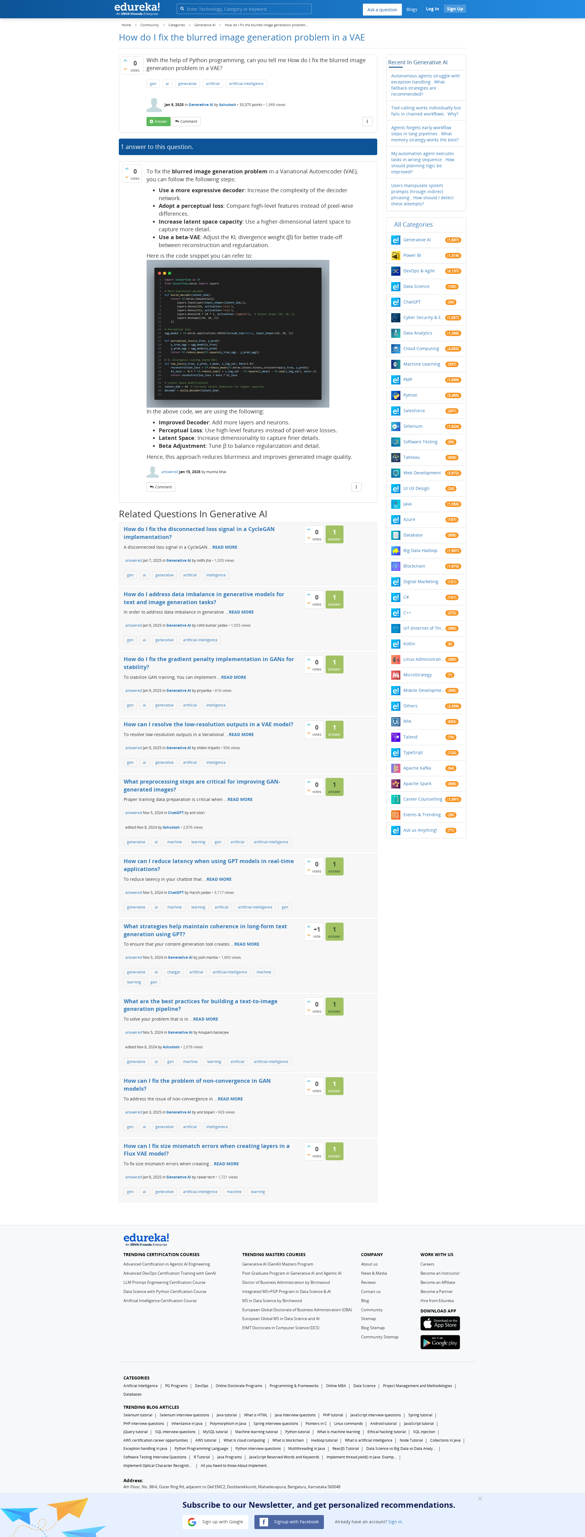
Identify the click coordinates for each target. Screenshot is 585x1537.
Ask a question (382, 9)
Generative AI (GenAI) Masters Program (277, 1264)
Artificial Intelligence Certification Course (160, 1300)
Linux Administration (424, 659)
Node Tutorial (411, 1440)
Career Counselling (422, 799)
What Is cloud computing (244, 1440)
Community (372, 1309)
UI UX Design (416, 488)
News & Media (374, 1273)
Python (410, 395)
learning (198, 842)
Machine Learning (421, 364)
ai (167, 83)
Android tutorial (383, 1423)
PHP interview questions (143, 1423)
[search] (182, 8)
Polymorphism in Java (228, 1423)
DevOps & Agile (419, 271)
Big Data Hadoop (420, 550)
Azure (409, 519)
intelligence (216, 575)
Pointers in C (316, 1423)
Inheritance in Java (187, 1423)
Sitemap (368, 1318)
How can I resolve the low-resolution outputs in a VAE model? (208, 724)
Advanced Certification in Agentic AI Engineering (166, 1264)
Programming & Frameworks (294, 1385)
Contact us (371, 1291)
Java (407, 504)
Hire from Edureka (437, 1300)
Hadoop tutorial (324, 1440)
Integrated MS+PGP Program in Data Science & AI (286, 1291)
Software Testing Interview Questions (154, 1457)
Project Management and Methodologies (417, 1385)
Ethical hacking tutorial (386, 1431)
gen (153, 83)
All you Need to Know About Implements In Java (236, 1465)
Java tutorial (227, 1415)
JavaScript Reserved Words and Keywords (284, 1457)
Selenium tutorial (137, 1415)
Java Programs (229, 1457)
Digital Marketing (420, 581)
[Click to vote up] (125, 60)
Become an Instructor (440, 1273)
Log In (432, 9)
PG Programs (176, 1385)
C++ (407, 612)
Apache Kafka (417, 768)
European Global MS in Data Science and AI (281, 1318)
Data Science (416, 286)
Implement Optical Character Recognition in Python (158, 1465)
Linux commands (348, 1423)
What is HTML (256, 1415)
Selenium (413, 426)
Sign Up (455, 9)
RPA (407, 721)
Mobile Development (424, 690)
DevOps (201, 1385)
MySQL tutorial (215, 1431)
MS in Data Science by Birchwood (272, 1300)
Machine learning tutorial (256, 1431)
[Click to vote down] (125, 69)
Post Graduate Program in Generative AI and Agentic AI (292, 1273)
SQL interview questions (175, 1431)
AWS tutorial (205, 1440)
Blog (365, 1300)
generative (187, 83)
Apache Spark (417, 783)
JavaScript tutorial (419, 1423)
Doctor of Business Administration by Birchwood (286, 1282)
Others (410, 706)
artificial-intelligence (246, 83)
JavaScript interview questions (375, 1415)
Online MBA (336, 1385)
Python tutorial (297, 1431)
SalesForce (414, 410)
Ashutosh (228, 104)
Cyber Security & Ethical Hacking (424, 317)
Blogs (411, 9)
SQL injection (424, 1431)
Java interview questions (295, 1415)
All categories (413, 224)
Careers (427, 1264)
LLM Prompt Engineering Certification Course (164, 1282)
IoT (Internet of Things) (424, 628)
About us (369, 1264)
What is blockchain (288, 1440)
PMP (407, 379)
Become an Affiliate (437, 1282)
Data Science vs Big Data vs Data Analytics (401, 1448)
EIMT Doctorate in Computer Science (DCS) (280, 1327)
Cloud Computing (421, 348)
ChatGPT (176, 812)
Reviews (368, 1282)
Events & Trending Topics (424, 814)
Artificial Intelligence (140, 1385)
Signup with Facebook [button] (296, 1522)
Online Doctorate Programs (239, 1385)
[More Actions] (367, 121)
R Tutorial (202, 1457)
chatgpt (173, 972)
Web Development (422, 473)
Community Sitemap (380, 1337)
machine (174, 842)
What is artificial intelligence (368, 1440)
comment (188, 121)
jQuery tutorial (135, 1431)
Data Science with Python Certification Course (164, 1291)
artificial (213, 83)
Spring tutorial (420, 1415)
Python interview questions (258, 1448)
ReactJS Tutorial (345, 1448)
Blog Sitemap (373, 1327)
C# (406, 597)
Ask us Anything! (420, 830)
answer (160, 121)
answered (169, 471)
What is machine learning (338, 1431)
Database (413, 535)
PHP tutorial (333, 1415)
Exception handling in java (145, 1448)
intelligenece (217, 1126)
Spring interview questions (276, 1423)
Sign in (395, 1522)
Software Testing (420, 441)
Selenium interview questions (184, 1415)
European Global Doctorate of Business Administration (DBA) (297, 1309)
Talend (410, 737)
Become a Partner (436, 1291)
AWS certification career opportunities (155, 1440)
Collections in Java (445, 1440)
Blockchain (414, 566)
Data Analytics (417, 333)
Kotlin (409, 643)
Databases (132, 1394)
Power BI (412, 255)
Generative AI (201, 104)
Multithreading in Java (306, 1448)
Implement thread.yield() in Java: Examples (362, 1457)
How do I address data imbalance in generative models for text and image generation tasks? (204, 598)
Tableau (411, 457)
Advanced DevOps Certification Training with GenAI (169, 1273)
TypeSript (413, 752)
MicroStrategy (417, 675)
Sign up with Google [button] (222, 1522)
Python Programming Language (201, 1448)
